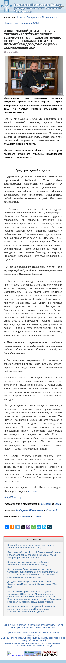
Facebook (51, 510)
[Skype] (44, 527)
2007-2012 (42, 645)
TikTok (37, 516)
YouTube (25, 516)
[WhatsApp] (33, 527)
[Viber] (28, 527)
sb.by (7, 497)
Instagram (22, 510)
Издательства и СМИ (26, 23)
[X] (23, 527)
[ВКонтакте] (7, 527)
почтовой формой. (51, 643)
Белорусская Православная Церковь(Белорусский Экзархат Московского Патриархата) (38, 8)
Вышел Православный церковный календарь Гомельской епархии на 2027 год (30, 546)
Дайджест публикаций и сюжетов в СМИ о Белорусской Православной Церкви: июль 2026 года (32, 584)
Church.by (15, 497)
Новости (20, 17)
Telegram (46, 504)
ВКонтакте (36, 510)
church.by (54, 632)
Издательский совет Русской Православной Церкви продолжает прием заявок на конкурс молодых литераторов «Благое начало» (34, 555)
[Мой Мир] (39, 527)
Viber (57, 504)
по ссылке (33, 491)
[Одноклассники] (12, 527)
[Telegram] (17, 527)
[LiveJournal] (49, 527)
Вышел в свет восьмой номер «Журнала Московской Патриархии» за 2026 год (28, 563)
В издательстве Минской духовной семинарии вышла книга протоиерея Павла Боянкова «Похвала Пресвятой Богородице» (31, 609)
